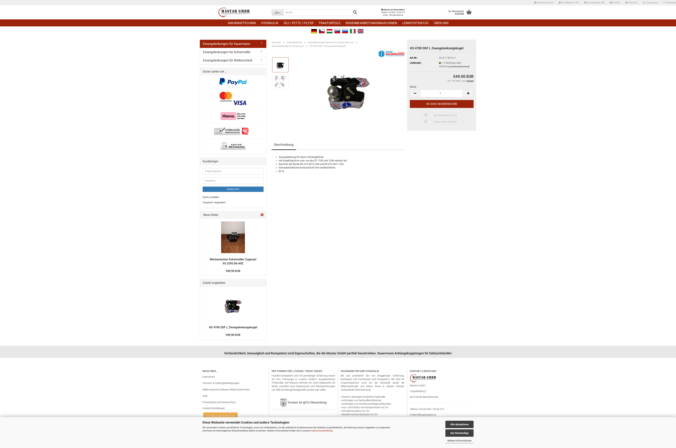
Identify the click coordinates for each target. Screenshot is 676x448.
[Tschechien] (322, 31)
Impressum (208, 376)
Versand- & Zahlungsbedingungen (220, 383)
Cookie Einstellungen (213, 408)
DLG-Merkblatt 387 (570, 2)
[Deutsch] (314, 31)
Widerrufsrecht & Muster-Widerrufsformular (226, 389)
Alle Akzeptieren (459, 424)
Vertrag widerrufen (220, 416)
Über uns (441, 23)
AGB (204, 395)
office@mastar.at (426, 414)
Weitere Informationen (459, 440)
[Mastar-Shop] (234, 12)
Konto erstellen (211, 197)
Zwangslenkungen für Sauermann (226, 44)
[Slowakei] (337, 31)
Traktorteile (329, 23)
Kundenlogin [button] (651, 2)
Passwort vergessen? (214, 202)
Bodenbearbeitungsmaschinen (371, 23)
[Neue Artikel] (262, 215)
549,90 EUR (233, 271)
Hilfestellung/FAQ (544, 2)
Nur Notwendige (459, 433)
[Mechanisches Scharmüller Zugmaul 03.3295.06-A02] (233, 237)
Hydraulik (269, 23)
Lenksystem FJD (415, 23)
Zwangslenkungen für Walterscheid (227, 60)
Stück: (413, 86)
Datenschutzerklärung (322, 430)
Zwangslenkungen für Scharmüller (227, 52)
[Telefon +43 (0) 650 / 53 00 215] (393, 12)
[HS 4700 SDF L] (348, 89)
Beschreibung (283, 144)
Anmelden (233, 189)
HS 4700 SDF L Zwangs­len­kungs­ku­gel (233, 327)
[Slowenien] (345, 31)
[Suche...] (355, 12)
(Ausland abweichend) (460, 66)
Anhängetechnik (242, 23)
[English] (360, 31)
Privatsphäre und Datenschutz (219, 402)
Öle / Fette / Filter (298, 23)
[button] (631, 2)
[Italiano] (353, 31)
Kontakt (616, 2)
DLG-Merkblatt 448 (595, 2)
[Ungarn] (329, 31)
